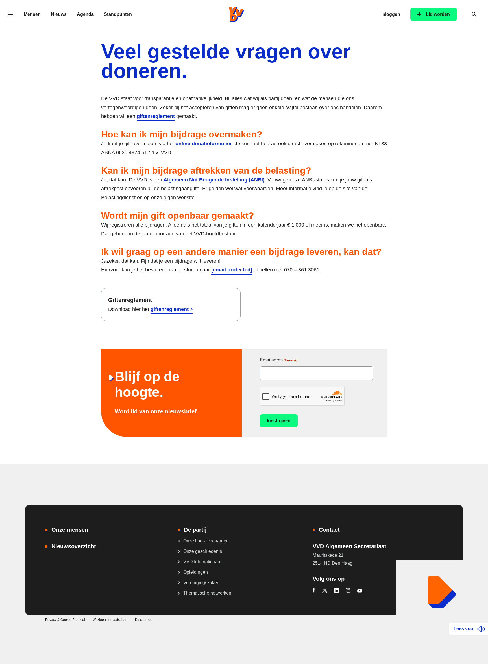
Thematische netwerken (207, 593)
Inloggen (390, 14)
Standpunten (118, 14)
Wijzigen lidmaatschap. (110, 620)
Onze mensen (69, 530)
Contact (329, 530)
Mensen (32, 14)
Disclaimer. (143, 620)
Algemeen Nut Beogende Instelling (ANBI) (214, 180)
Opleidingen (195, 572)
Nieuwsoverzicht (73, 546)
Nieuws (59, 14)
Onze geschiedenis (202, 551)
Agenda (85, 14)
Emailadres (278, 360)
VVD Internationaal (202, 561)
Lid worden (438, 14)
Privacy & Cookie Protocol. (65, 620)
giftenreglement (156, 116)
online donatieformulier (203, 143)
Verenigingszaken (201, 582)
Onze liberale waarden (206, 540)
